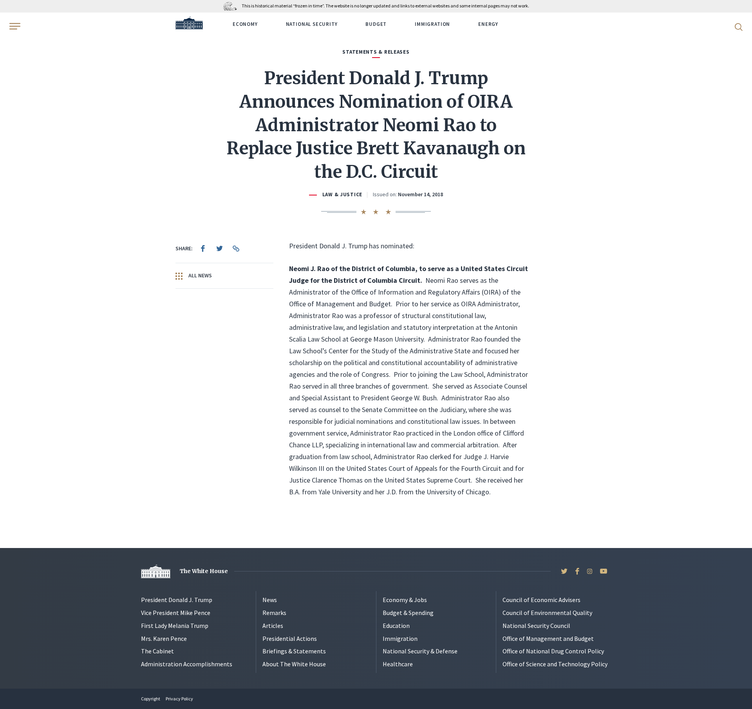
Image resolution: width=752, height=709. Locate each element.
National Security (312, 24)
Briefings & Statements (294, 651)
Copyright (150, 699)
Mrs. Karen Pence (164, 638)
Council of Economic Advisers (541, 600)
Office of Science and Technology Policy (555, 664)
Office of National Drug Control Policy (553, 651)
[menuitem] (203, 248)
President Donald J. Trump (176, 600)
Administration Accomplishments (186, 664)
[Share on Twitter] (219, 248)
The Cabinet (157, 651)
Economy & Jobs (405, 600)
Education (396, 625)
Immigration (432, 24)
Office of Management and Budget (548, 638)
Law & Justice (342, 194)
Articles (272, 625)
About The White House (294, 664)
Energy (488, 24)
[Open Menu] (14, 26)
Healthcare (398, 664)
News (269, 600)
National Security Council (536, 625)
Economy (245, 24)
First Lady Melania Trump (174, 625)
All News (199, 275)
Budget (376, 24)
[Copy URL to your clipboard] (236, 248)
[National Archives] (232, 6)
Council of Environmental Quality (547, 613)
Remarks (274, 613)
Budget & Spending (408, 613)
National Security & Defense (420, 651)
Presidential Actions (289, 638)
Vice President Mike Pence (175, 613)
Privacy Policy (179, 699)
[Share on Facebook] (203, 248)
